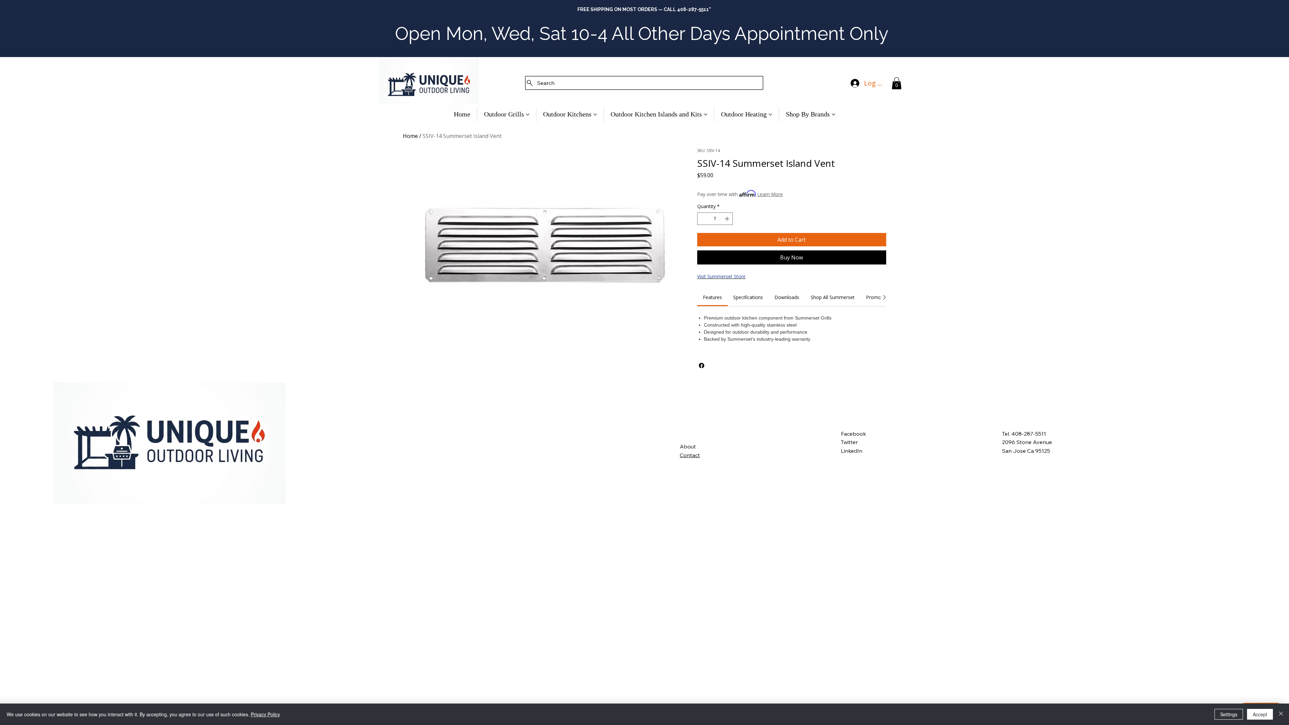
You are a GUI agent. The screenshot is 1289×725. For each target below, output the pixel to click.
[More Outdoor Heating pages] (770, 114)
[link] (712, 297)
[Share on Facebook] (702, 365)
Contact (690, 455)
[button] (897, 83)
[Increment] (727, 219)
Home (410, 136)
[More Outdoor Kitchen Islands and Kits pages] (705, 114)
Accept (1260, 714)
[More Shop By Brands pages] (833, 114)
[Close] (1281, 714)
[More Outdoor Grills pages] (527, 114)
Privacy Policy (265, 714)
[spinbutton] (715, 219)
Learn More (770, 194)
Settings (1228, 714)
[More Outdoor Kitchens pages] (595, 114)
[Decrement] (702, 219)
